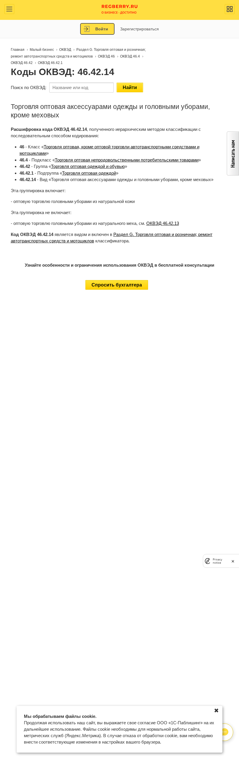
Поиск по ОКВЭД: (28, 87)
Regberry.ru (119, 9)
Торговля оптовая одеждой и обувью (88, 166)
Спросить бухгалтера (117, 284)
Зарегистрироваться (139, 29)
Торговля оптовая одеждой (89, 173)
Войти (101, 29)
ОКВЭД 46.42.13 (162, 223)
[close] (233, 561)
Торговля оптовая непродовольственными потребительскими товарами (126, 159)
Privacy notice (217, 561)
